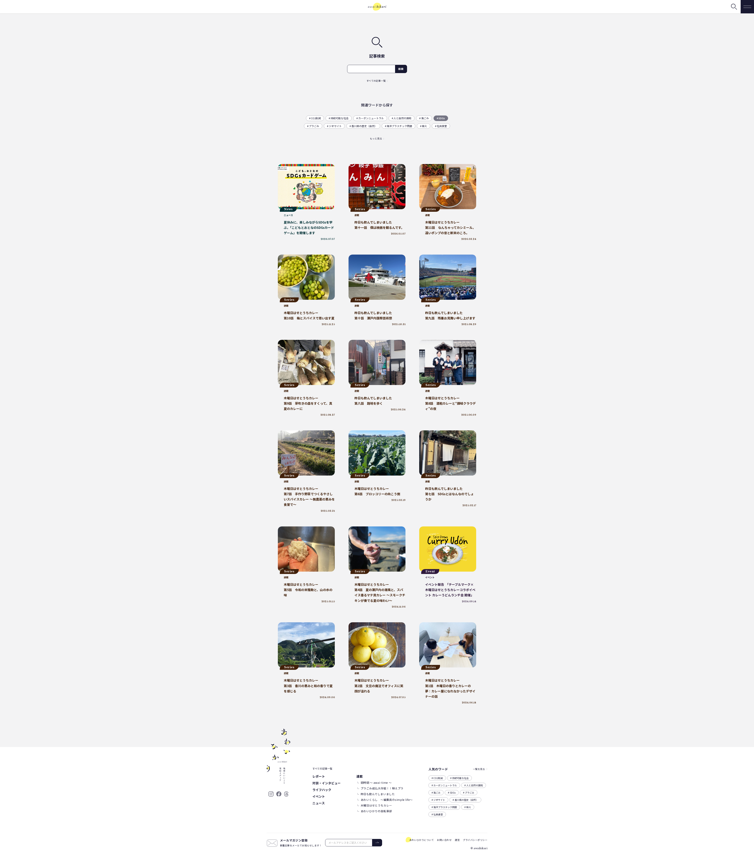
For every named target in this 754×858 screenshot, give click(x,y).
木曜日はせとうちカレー (376, 805)
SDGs (441, 118)
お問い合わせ (444, 840)
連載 (359, 776)
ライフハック (321, 789)
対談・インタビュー (326, 783)
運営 (457, 840)
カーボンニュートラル (371, 118)
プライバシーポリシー (475, 840)
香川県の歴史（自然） (364, 126)
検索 (401, 69)
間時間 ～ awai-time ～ (376, 783)
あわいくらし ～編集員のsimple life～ (387, 800)
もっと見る (376, 138)
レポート (318, 776)
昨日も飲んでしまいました (378, 794)
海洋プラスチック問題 (399, 126)
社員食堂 (442, 126)
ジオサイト (335, 126)
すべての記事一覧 (376, 80)
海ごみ (425, 118)
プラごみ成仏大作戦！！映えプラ (382, 788)
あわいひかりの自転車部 (376, 811)
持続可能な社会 (340, 118)
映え (424, 126)
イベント (318, 796)
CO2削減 (316, 118)
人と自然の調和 (402, 118)
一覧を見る (479, 769)
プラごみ (314, 126)
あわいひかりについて (421, 840)
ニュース (318, 803)
